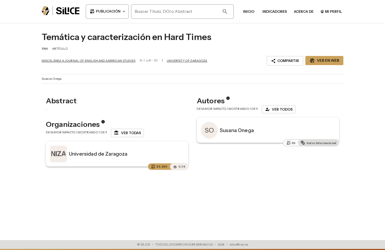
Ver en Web (324, 61)
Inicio (248, 11)
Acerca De (304, 11)
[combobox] (107, 11)
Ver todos (279, 109)
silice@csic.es (239, 244)
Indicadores (274, 11)
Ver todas (127, 133)
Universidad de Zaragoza (98, 154)
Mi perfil (331, 11)
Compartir (285, 61)
